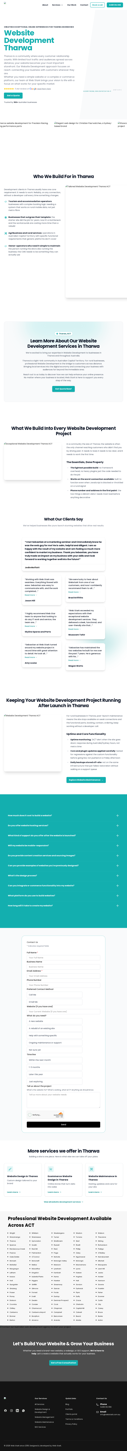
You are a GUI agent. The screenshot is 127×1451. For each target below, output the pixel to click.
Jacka (100, 1272)
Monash (13, 1261)
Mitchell (101, 1261)
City (99, 1304)
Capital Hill (80, 1308)
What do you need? (36, 1015)
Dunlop (57, 1296)
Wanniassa (36, 1237)
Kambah (57, 1272)
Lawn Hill (101, 1269)
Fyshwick (79, 1288)
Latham (13, 1272)
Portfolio (69, 1409)
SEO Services (40, 1427)
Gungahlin (14, 1284)
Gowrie (101, 1284)
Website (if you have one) (40, 1006)
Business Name (34, 961)
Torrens (79, 1237)
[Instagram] (11, 1410)
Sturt (77, 1241)
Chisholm (79, 1304)
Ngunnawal (80, 1257)
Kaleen (79, 1272)
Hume (56, 1276)
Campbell (58, 1312)
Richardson (102, 1245)
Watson (101, 1233)
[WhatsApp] (23, 1410)
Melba (34, 1265)
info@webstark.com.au (110, 1414)
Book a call (97, 5)
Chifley (12, 1308)
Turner (56, 1237)
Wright (12, 1233)
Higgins (35, 1280)
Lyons (78, 1269)
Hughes (79, 1276)
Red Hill (35, 1249)
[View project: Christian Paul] (85, 138)
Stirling (100, 1241)
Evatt (34, 1296)
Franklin (101, 1288)
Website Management (44, 1417)
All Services (39, 1404)
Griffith (34, 1284)
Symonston (36, 1241)
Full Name (32, 952)
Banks (100, 1316)
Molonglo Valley (60, 1261)
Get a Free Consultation (63, 1362)
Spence (13, 1245)
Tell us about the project (39, 1086)
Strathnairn (58, 1241)
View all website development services (62, 1202)
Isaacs (12, 1276)
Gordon (79, 1284)
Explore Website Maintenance (86, 779)
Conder (35, 1304)
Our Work (71, 5)
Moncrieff (35, 1261)
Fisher (100, 1292)
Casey (100, 1308)
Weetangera (59, 1233)
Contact (84, 5)
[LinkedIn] (17, 1410)
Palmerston (36, 1253)
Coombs (13, 1304)
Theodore (102, 1237)
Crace (78, 1300)
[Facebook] (5, 1410)
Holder (100, 1276)
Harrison (101, 1280)
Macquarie (102, 1265)
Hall (77, 1280)
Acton (100, 1320)
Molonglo (79, 1261)
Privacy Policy (71, 1424)
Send (63, 1124)
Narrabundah (103, 1257)
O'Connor (36, 1257)
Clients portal (71, 1414)
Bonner (13, 1316)
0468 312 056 (115, 5)
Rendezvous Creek (17, 1249)
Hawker (57, 1280)
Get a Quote (13, 95)
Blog (67, 1404)
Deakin (34, 1300)
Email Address (34, 970)
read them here (44, 89)
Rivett (78, 1245)
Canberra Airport (39, 1312)
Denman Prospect (61, 1300)
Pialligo (101, 1249)
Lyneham (57, 1269)
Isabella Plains (37, 1276)
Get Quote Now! (63, 388)
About (45, 5)
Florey (12, 1296)
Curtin (100, 1300)
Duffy (78, 1296)
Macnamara (81, 1265)
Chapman (58, 1308)
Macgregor (14, 1269)
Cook (56, 1304)
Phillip (78, 1249)
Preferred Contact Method (40, 989)
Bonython (35, 1316)
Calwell (79, 1312)
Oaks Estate (14, 1257)
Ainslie (78, 1320)
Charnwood (36, 1308)
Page (56, 1253)
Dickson (13, 1300)
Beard (78, 1316)
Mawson (57, 1265)
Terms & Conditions (74, 1419)
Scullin (34, 1245)
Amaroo (35, 1320)
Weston (79, 1233)
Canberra (14, 1312)
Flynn (78, 1292)
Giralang (13, 1288)
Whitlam (35, 1233)
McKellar (13, 1265)
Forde (56, 1292)
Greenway (58, 1284)
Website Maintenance (44, 1422)
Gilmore (35, 1288)
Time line (31, 1054)
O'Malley (101, 1253)
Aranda (57, 1320)
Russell (56, 1245)
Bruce (100, 1312)
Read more (30, 595)
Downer (101, 1296)
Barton (12, 1320)
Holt (11, 1280)
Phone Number (34, 980)
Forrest (34, 1292)
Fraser (12, 1292)
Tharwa (13, 1241)
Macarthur (36, 1269)
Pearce (13, 1253)
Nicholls (57, 1257)
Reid (55, 1249)
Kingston (35, 1272)
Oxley (78, 1253)
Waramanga (15, 1237)
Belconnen (58, 1316)
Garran (57, 1288)
